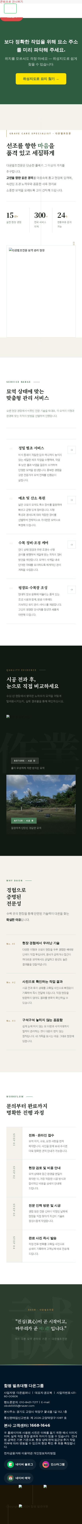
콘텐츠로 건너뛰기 (11, 1)
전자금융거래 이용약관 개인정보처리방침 (30, 1453)
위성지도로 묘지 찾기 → (41, 79)
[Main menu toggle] (10, 8)
